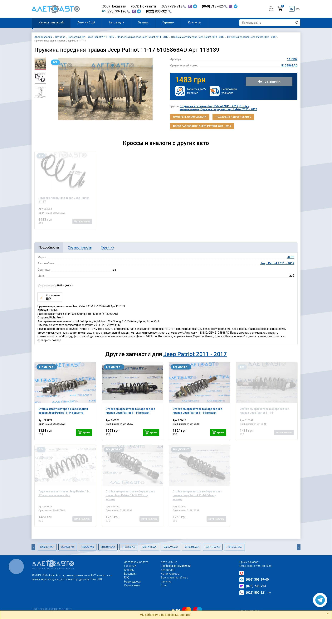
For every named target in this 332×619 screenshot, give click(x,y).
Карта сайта (132, 585)
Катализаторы (170, 573)
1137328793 (128, 546)
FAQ (126, 577)
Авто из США (86, 22)
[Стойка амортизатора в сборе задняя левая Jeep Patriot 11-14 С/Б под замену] (132, 465)
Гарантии (168, 22)
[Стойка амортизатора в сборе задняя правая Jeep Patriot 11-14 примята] (65, 382)
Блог (164, 585)
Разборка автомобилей (176, 565)
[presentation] (52, 89)
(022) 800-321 (157, 11)
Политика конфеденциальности (52, 608)
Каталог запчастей (51, 22)
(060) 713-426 (213, 6)
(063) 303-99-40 (257, 579)
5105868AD (289, 65)
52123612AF (47, 546)
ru (292, 8)
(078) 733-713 (172, 6)
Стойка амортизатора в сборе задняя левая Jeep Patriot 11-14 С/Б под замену (130, 495)
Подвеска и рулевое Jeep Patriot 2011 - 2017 (209, 106)
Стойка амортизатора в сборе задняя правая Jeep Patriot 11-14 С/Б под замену (197, 495)
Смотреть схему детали (189, 116)
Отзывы (143, 22)
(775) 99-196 (116, 11)
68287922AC (171, 546)
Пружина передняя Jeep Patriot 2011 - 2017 (228, 109)
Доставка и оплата (136, 561)
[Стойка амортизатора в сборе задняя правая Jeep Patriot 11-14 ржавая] (132, 382)
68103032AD (191, 546)
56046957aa (67, 546)
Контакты (194, 22)
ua (298, 8)
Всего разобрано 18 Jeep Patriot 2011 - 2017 (202, 126)
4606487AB (87, 546)
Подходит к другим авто (233, 116)
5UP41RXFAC (213, 546)
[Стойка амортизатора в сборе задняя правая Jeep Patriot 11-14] (266, 382)
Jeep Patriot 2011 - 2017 (277, 263)
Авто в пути (116, 22)
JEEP (290, 257)
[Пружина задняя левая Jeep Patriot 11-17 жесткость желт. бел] (65, 465)
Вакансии (130, 573)
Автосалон (168, 569)
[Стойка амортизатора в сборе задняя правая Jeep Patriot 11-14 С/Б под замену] (199, 465)
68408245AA (108, 546)
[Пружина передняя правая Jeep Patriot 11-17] (65, 171)
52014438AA (149, 546)
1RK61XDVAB (234, 546)
